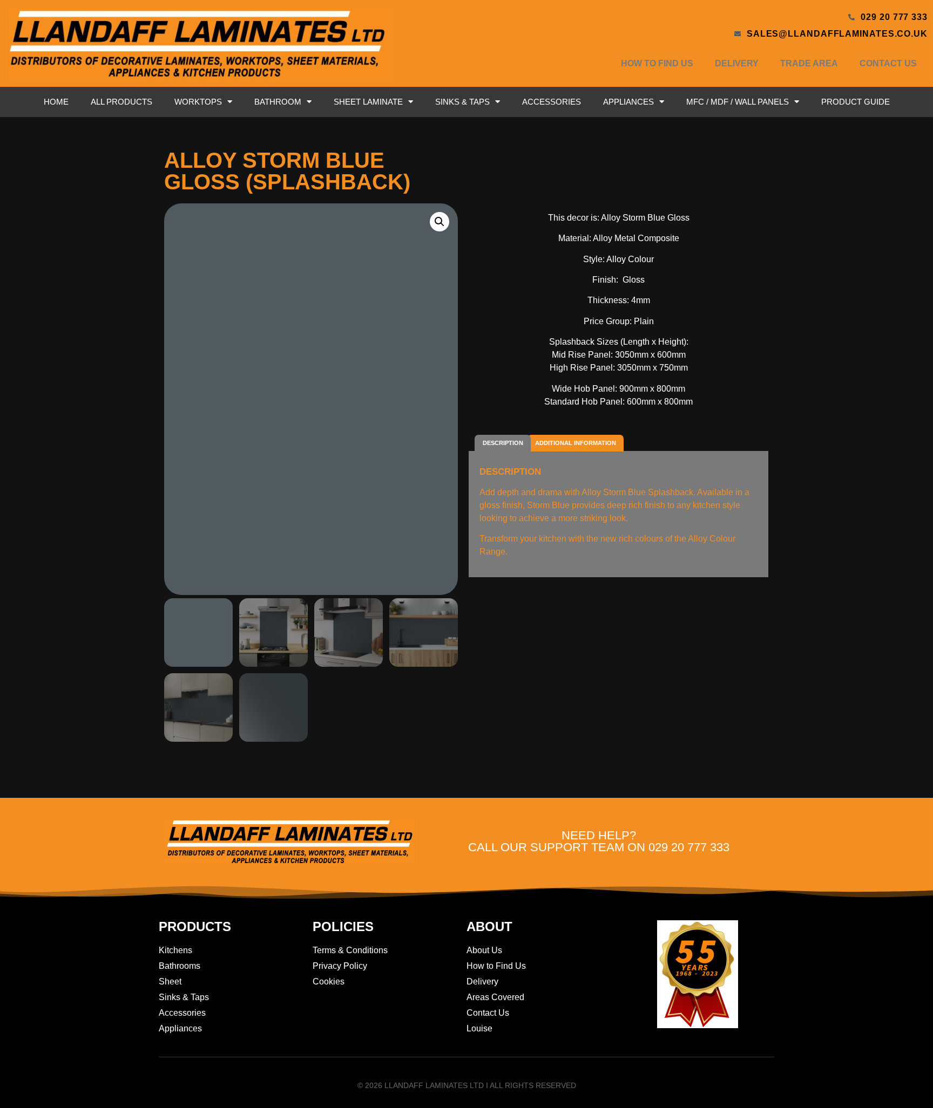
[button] (439, 221)
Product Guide (855, 101)
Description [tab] (503, 443)
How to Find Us (657, 63)
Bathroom (277, 101)
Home (56, 101)
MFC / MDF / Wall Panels (737, 101)
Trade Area (809, 63)
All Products (121, 101)
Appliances (628, 101)
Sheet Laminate (368, 101)
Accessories (551, 101)
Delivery (737, 63)
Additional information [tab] (575, 443)
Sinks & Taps (462, 101)
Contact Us (888, 63)
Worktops (198, 101)
